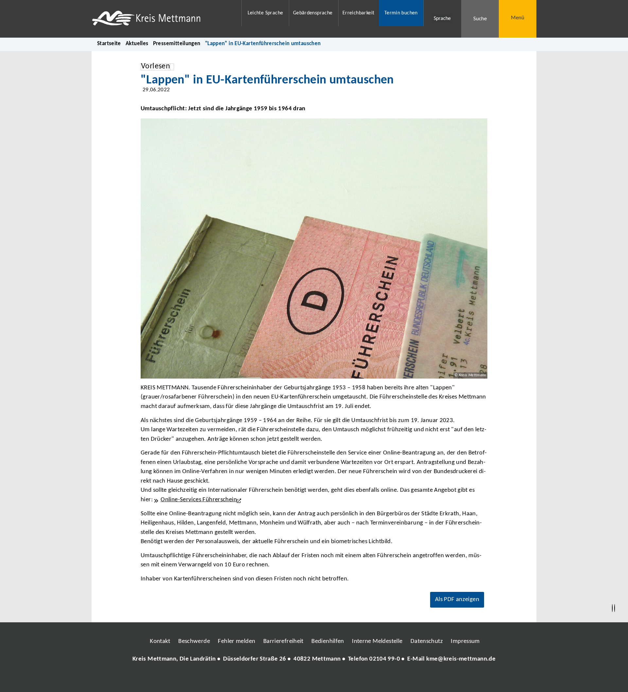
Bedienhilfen (327, 641)
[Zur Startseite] (162, 19)
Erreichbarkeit (358, 13)
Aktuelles (137, 43)
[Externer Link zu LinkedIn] (313, 678)
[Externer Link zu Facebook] (269, 678)
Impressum (465, 641)
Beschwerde (194, 641)
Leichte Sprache (265, 13)
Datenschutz (426, 641)
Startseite (109, 43)
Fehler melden (236, 641)
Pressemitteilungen (177, 43)
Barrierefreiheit (283, 641)
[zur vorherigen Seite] (612, 608)
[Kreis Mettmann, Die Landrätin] (314, 659)
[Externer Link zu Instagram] (283, 678)
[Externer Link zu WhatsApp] (342, 678)
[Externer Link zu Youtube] (328, 678)
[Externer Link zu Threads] (298, 678)
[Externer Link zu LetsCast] (357, 678)
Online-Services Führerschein (199, 500)
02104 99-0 (384, 659)
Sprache (442, 18)
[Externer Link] (240, 500)
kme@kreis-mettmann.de (461, 659)
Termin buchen (401, 13)
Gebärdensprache (313, 13)
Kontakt (160, 641)
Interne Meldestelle (377, 641)
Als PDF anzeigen (457, 599)
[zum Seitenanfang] (614, 608)
